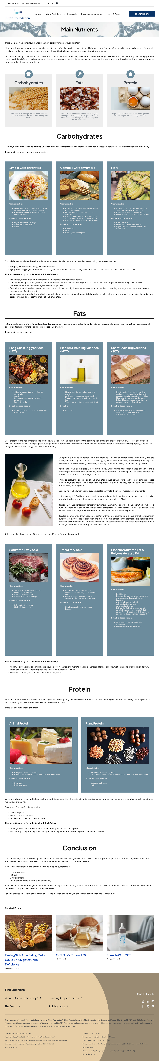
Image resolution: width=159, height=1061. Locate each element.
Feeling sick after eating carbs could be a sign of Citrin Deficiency (25, 959)
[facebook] (143, 1006)
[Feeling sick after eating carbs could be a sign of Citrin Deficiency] (28, 933)
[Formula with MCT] (130, 933)
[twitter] (148, 1006)
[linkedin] (148, 1001)
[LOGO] (17, 9)
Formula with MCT (119, 955)
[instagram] (143, 1001)
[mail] (153, 1001)
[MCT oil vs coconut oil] (79, 933)
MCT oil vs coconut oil (71, 955)
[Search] (57, 3)
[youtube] (153, 1006)
